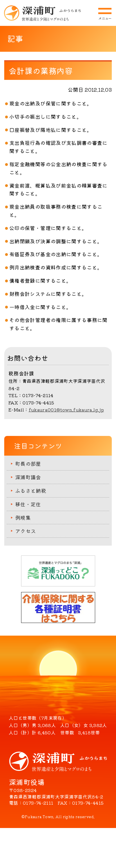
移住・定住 (28, 504)
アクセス (25, 530)
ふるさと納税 (30, 490)
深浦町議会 (28, 477)
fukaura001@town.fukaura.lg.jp (66, 409)
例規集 (23, 517)
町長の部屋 (28, 463)
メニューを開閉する (105, 14)
